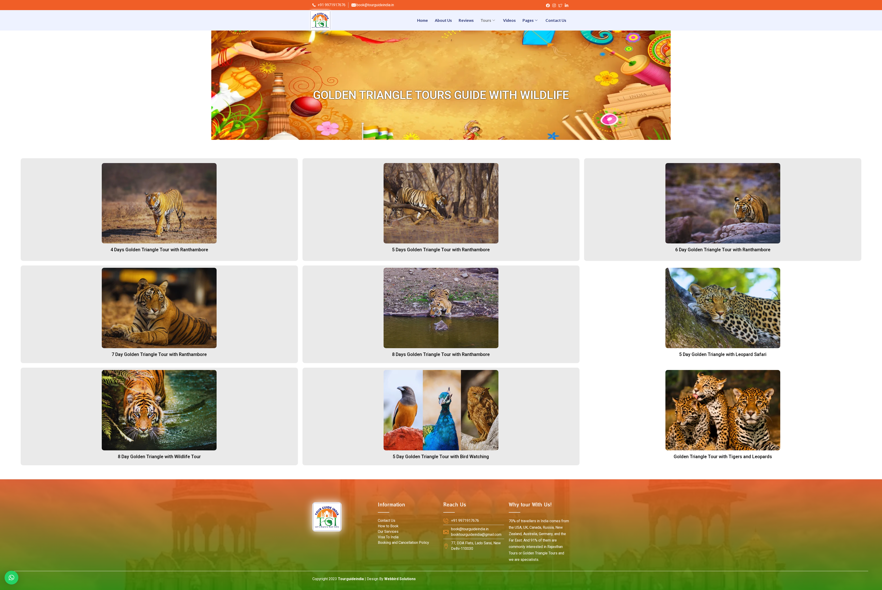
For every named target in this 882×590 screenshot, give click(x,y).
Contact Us (556, 20)
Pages (528, 20)
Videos (509, 20)
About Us (443, 20)
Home (422, 20)
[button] (159, 249)
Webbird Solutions (400, 579)
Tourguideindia (351, 579)
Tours (486, 20)
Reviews (466, 20)
